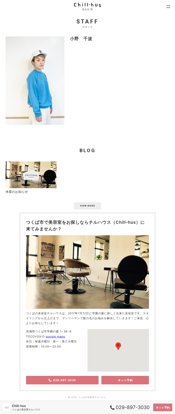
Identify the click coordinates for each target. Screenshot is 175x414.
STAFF (64, 15)
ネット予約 (163, 407)
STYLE (64, 6)
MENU (63, 33)
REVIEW (65, 42)
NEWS (63, 51)
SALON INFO (70, 60)
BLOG (62, 24)
